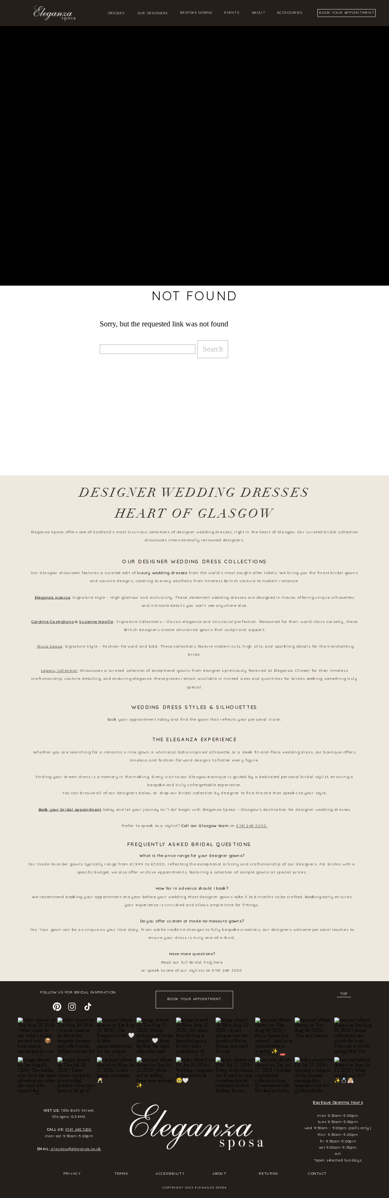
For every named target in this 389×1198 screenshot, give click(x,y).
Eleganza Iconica (52, 596)
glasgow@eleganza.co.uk (75, 1148)
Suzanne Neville (96, 621)
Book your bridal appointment (70, 809)
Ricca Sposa (50, 645)
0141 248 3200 (78, 1129)
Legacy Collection (59, 670)
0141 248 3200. (252, 825)
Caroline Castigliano (52, 621)
